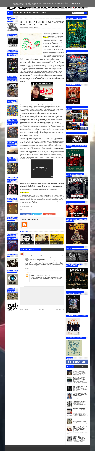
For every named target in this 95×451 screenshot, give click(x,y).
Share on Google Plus (50, 214)
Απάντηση (27, 268)
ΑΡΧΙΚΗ (10, 13)
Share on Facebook (27, 214)
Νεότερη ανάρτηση (24, 309)
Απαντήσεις (29, 272)
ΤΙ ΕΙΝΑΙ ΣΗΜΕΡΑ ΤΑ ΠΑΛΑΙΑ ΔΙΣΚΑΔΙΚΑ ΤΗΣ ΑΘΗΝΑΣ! (79, 371)
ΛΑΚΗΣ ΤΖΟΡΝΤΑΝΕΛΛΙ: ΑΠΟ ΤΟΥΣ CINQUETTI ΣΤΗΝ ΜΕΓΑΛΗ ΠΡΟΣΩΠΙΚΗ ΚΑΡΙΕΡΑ (80, 394)
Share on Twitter (38, 214)
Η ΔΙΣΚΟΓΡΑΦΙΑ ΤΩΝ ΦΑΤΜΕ (79, 401)
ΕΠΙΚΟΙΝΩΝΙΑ (36, 13)
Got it (80, 3)
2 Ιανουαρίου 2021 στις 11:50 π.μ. (38, 253)
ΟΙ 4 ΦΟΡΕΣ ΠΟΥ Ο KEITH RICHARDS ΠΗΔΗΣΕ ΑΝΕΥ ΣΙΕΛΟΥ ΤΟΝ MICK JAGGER (79, 437)
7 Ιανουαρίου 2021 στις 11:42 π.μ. (43, 275)
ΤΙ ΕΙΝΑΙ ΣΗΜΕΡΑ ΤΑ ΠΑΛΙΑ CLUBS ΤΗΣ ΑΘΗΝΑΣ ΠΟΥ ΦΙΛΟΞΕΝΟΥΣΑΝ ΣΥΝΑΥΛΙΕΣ (79, 378)
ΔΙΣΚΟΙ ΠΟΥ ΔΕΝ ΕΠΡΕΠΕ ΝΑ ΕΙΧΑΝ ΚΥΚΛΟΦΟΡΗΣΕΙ (79, 419)
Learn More (75, 3)
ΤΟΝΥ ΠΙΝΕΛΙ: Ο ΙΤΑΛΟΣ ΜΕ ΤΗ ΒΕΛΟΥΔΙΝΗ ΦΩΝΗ (80, 387)
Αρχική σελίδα (41, 309)
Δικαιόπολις (28, 253)
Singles (36, 27)
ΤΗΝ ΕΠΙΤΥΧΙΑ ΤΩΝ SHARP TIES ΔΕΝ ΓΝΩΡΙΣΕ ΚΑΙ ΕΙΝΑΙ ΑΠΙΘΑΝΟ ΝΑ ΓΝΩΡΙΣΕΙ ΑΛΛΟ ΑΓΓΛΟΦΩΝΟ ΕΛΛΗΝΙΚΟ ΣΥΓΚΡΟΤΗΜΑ (80, 428)
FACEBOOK (44, 13)
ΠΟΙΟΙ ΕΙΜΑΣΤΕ (18, 13)
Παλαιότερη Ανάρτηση (59, 309)
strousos (33, 275)
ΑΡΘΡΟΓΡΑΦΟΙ (27, 13)
